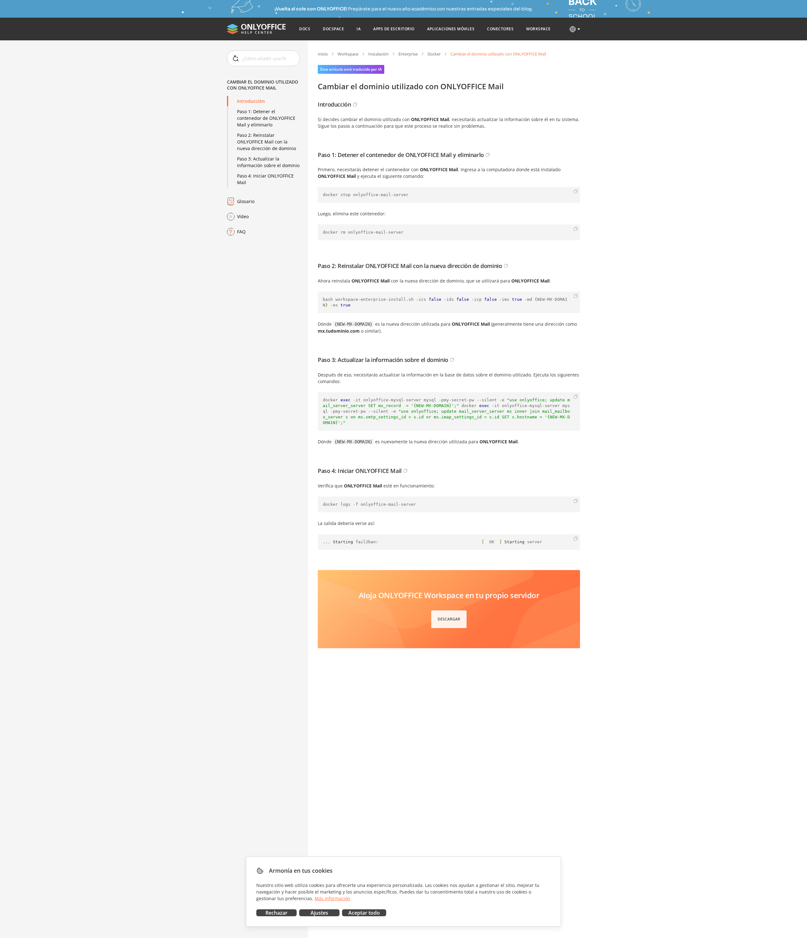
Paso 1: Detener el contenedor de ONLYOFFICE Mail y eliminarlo (266, 118)
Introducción (251, 101)
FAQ (241, 232)
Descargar (449, 619)
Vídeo (243, 216)
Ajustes (319, 912)
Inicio (323, 54)
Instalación (378, 54)
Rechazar (276, 912)
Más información (332, 898)
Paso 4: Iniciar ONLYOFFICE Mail (265, 179)
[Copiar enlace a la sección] (355, 104)
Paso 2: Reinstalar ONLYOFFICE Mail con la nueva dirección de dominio (266, 141)
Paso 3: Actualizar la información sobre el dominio (268, 162)
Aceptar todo (364, 912)
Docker (434, 54)
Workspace (348, 54)
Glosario (245, 201)
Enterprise (408, 54)
